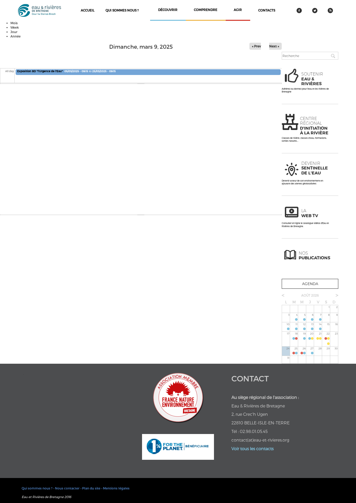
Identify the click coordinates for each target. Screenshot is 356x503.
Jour (13, 32)
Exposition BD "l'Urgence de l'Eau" (40, 71)
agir (238, 9)
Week (14, 27)
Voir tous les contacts (252, 448)
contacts (266, 10)
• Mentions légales (115, 488)
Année (15, 36)
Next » (274, 46)
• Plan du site (90, 488)
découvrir (167, 9)
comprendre (205, 9)
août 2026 (310, 295)
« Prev (256, 46)
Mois (14, 23)
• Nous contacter (66, 488)
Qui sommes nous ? (122, 10)
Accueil (87, 10)
